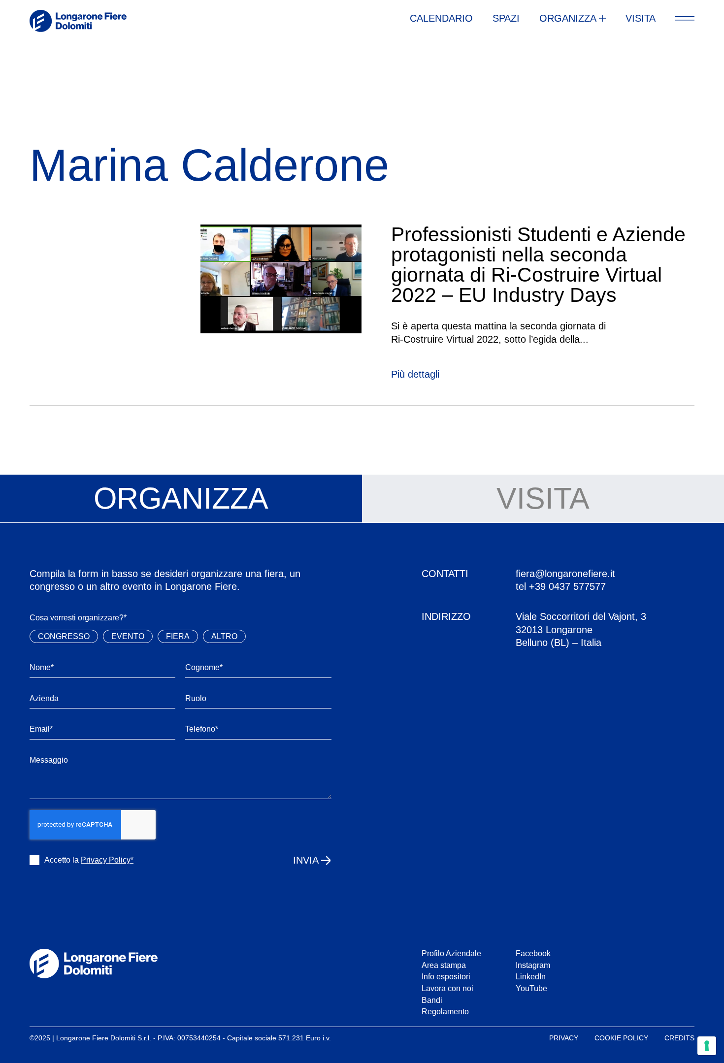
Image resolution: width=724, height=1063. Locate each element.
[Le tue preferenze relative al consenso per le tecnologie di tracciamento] (706, 1045)
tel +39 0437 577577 (561, 586)
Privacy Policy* (107, 859)
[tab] (181, 499)
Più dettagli (415, 374)
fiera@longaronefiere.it (565, 573)
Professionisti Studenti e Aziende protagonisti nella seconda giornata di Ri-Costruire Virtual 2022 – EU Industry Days (538, 264)
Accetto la (88, 859)
